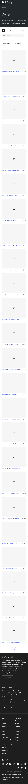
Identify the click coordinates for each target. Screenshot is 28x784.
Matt (4, 747)
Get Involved (18, 731)
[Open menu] (25, 2)
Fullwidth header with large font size (11, 642)
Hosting (4, 723)
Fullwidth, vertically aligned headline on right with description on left (11, 170)
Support (4, 734)
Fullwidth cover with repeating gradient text (11, 145)
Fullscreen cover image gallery (10, 394)
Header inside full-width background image (11, 518)
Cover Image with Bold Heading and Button (11, 369)
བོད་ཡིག (7, 760)
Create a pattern (9, 708)
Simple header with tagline (8, 593)
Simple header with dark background (11, 543)
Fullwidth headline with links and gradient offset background (11, 195)
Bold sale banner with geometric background (11, 245)
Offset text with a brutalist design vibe (11, 295)
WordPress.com (7, 745)
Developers (5, 737)
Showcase (18, 718)
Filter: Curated (6, 43)
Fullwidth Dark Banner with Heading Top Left (11, 121)
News (3, 721)
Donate (18, 737)
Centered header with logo (9, 617)
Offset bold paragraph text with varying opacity (11, 270)
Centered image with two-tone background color (11, 96)
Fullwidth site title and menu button (11, 468)
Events (17, 734)
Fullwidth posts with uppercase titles (11, 419)
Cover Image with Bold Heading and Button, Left (11, 344)
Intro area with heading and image (10, 71)
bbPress (5, 750)
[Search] (22, 35)
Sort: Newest (17, 43)
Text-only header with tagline (9, 568)
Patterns (4, 7)
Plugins (17, 723)
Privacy (4, 726)
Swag (17, 740)
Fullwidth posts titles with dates (10, 444)
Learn (3, 731)
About (3, 718)
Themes (17, 721)
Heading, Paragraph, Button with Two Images (11, 220)
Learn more (8, 678)
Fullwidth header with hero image (10, 493)
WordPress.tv (6, 740)
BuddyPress (6, 753)
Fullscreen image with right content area (11, 319)
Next (14, 649)
